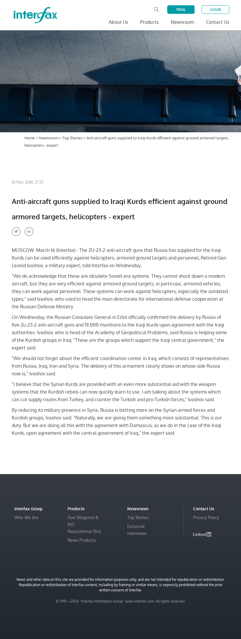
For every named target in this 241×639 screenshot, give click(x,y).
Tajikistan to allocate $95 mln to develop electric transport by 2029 (160, 624)
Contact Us (217, 22)
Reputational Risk (84, 531)
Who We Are (26, 517)
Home (29, 138)
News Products (82, 540)
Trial (181, 9)
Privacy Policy (206, 517)
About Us (118, 22)
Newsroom (49, 138)
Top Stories (72, 138)
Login (215, 9)
